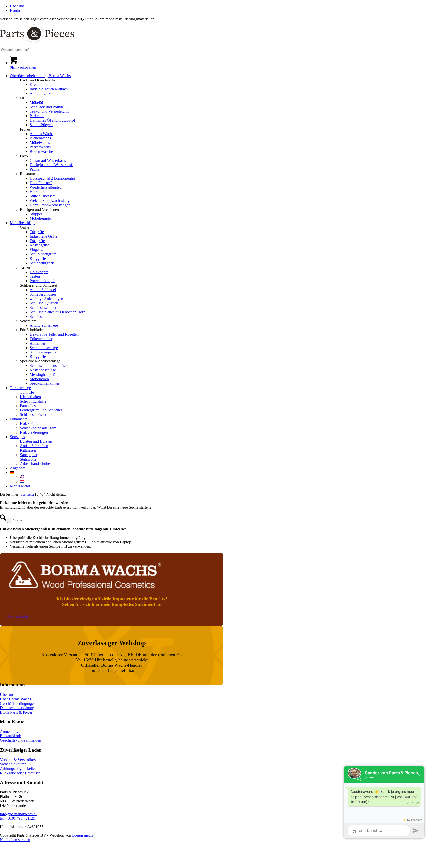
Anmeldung (9, 731)
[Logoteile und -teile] (37, 45)
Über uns (17, 6)
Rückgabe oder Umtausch (20, 773)
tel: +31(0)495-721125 (17, 818)
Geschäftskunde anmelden (20, 740)
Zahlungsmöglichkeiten (18, 768)
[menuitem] (219, 6)
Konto (15, 10)
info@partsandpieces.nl (18, 814)
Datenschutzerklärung (17, 708)
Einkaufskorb (10, 736)
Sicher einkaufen (13, 764)
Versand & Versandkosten (20, 760)
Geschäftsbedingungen (18, 703)
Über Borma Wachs (15, 699)
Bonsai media (82, 835)
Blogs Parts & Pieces (16, 712)
